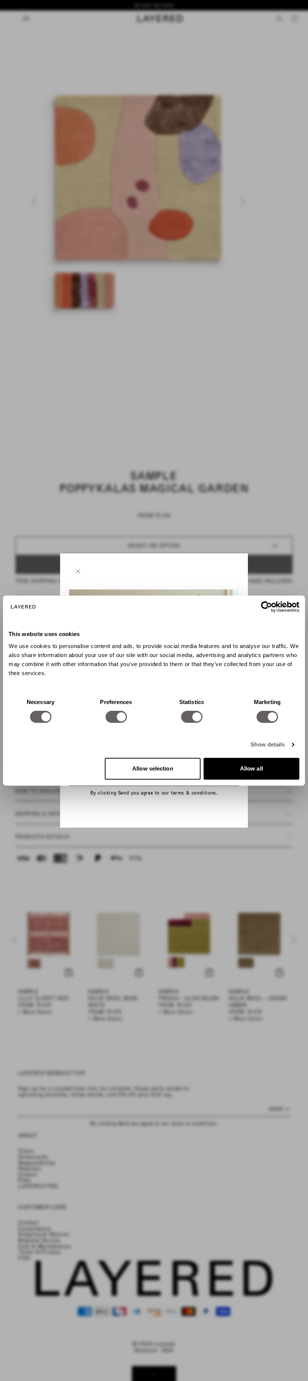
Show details (268, 744)
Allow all (251, 768)
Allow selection (152, 768)
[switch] (116, 717)
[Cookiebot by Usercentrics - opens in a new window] (266, 606)
